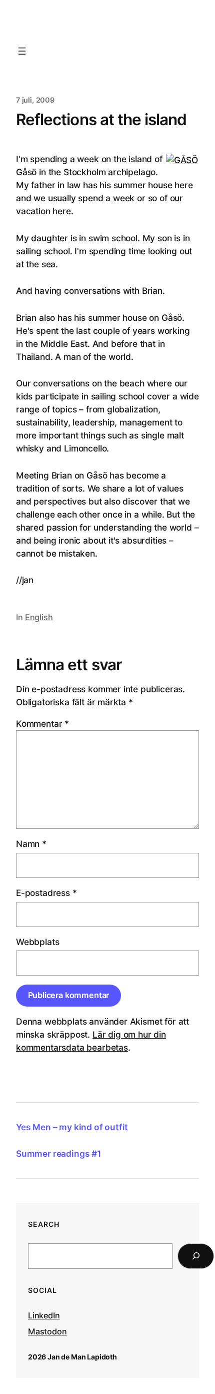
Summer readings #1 (58, 1153)
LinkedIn (44, 1315)
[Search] (196, 1256)
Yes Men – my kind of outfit (72, 1127)
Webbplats (37, 942)
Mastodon (47, 1331)
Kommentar (42, 723)
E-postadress (46, 892)
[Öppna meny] (22, 51)
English (39, 617)
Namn (31, 843)
